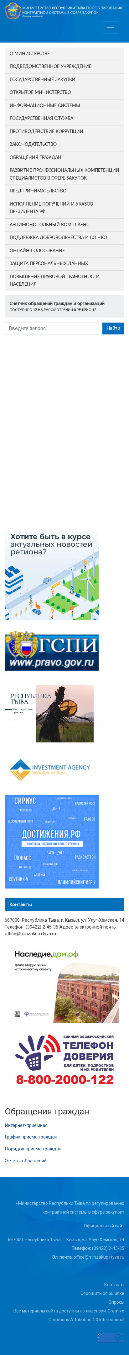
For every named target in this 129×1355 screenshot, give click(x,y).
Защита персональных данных (49, 264)
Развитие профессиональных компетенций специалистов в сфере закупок (64, 174)
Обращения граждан (35, 157)
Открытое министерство (40, 92)
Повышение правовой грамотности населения (55, 281)
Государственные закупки (42, 80)
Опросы (116, 1302)
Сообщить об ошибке (102, 1293)
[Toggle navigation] (110, 27)
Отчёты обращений (26, 1161)
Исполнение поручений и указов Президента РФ (51, 208)
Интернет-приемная (26, 1125)
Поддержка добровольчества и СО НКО (58, 238)
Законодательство (33, 144)
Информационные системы (45, 106)
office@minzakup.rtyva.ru (99, 1257)
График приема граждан (31, 1137)
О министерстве (30, 54)
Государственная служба (41, 118)
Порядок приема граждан (33, 1149)
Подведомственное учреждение (50, 66)
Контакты (114, 1284)
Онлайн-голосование (37, 251)
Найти (113, 328)
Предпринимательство (38, 191)
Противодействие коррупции (46, 132)
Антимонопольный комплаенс (49, 225)
